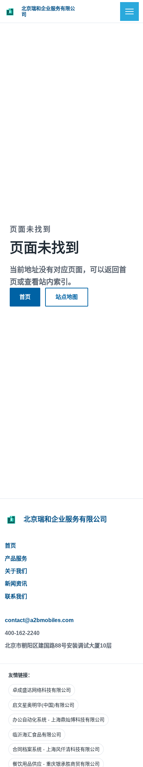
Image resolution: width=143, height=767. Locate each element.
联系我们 (16, 596)
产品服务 (16, 558)
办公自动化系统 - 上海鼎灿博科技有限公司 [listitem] (58, 719)
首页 (25, 297)
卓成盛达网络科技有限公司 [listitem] (41, 690)
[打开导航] (129, 11)
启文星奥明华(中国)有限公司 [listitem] (43, 705)
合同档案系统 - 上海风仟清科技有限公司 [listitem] (56, 749)
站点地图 (67, 297)
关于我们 (16, 571)
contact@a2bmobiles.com (39, 620)
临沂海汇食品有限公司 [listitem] (36, 734)
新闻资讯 (16, 584)
